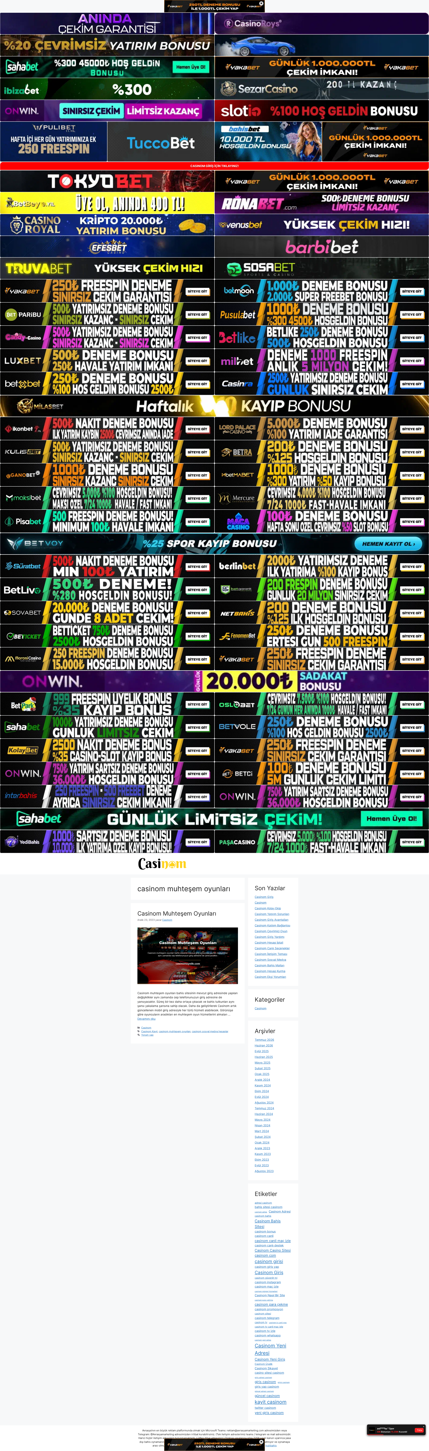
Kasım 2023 (263, 1154)
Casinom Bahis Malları (269, 965)
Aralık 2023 (262, 1148)
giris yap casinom (267, 1386)
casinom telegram (267, 1318)
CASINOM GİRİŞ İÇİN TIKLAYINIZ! (214, 166)
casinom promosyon (269, 1309)
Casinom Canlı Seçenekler (272, 948)
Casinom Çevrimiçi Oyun (271, 931)
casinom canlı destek (269, 1245)
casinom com (265, 1255)
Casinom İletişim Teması (271, 954)
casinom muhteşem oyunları (175, 1031)
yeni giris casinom (269, 1413)
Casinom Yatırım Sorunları (272, 914)
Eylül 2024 (262, 1097)
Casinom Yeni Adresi (270, 1349)
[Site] (107, 290)
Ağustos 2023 (264, 1171)
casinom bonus (265, 1231)
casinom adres (261, 1212)
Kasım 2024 (263, 1085)
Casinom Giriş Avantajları (271, 919)
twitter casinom (265, 1408)
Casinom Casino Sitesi (273, 1250)
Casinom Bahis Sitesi (268, 1224)
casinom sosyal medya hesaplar (210, 1031)
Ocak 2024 (262, 1142)
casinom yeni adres (263, 1340)
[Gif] (214, 406)
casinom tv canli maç (278, 1323)
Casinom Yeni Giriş (270, 1359)
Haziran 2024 (264, 1114)
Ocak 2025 (262, 1074)
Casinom (146, 1027)
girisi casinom (284, 1382)
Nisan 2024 (262, 1125)
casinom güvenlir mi (266, 1277)
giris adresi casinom (263, 1377)
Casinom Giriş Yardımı (269, 937)
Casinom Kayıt (149, 1031)
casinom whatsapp (268, 1335)
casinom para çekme (271, 1304)
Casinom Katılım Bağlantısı (272, 925)
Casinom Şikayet (266, 1368)
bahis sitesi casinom (268, 1207)
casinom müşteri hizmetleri (266, 1291)
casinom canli (264, 1236)
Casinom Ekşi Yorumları (270, 977)
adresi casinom (263, 1202)
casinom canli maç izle (273, 1241)
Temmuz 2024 (264, 1108)
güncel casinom (267, 1396)
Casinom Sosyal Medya (270, 959)
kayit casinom (271, 1402)
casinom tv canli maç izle (269, 1326)
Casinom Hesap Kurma (270, 971)
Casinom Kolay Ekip (268, 908)
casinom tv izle (265, 1331)
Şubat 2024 (263, 1137)
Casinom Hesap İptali (269, 942)
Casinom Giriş (264, 897)
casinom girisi (269, 1261)
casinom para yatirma (264, 1300)
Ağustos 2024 (264, 1102)
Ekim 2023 (262, 1159)
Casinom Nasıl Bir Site (270, 1295)
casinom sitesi (263, 1313)
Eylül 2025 (262, 1051)
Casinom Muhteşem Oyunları (176, 913)
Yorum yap (147, 1034)
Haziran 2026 (264, 1045)
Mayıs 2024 (262, 1119)
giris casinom (265, 1382)
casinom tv (261, 1322)
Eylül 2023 (262, 1165)
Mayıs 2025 (262, 1062)
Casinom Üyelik (263, 1364)
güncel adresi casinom (264, 1391)
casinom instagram (268, 1282)
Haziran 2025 (264, 1057)
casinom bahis (263, 1215)
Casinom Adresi (280, 1211)
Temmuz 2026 (264, 1039)
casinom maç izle (267, 1286)
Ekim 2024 (262, 1091)
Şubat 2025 (262, 1068)
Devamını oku (146, 1019)
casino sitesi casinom (269, 1372)
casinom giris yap (267, 1266)
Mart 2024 (262, 1131)
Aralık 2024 (262, 1079)
